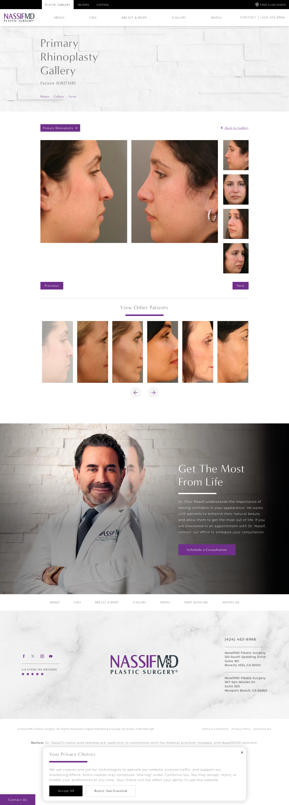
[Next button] (153, 392)
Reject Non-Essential (111, 791)
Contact (248, 17)
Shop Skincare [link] (196, 602)
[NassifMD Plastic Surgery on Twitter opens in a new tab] (32, 656)
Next (240, 286)
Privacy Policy (241, 729)
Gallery (179, 17)
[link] (272, 17)
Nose (72, 96)
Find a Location (273, 4)
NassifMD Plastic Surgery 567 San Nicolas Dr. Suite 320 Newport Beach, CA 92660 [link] (246, 684)
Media (216, 17)
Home (44, 96)
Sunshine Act (262, 729)
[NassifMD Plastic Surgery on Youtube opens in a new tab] (50, 656)
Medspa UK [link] (231, 602)
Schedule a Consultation (207, 550)
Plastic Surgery (57, 4)
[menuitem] (23, 656)
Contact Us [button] (17, 800)
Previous (52, 286)
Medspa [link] (83, 4)
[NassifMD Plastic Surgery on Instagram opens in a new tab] (41, 656)
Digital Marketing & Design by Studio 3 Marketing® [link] (119, 729)
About (59, 17)
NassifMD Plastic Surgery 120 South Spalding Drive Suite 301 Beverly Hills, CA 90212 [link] (245, 659)
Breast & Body (134, 17)
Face (93, 17)
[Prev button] (135, 392)
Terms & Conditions (215, 729)
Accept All (66, 791)
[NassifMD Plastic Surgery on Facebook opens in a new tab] (23, 656)
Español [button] (103, 4)
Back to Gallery (236, 128)
